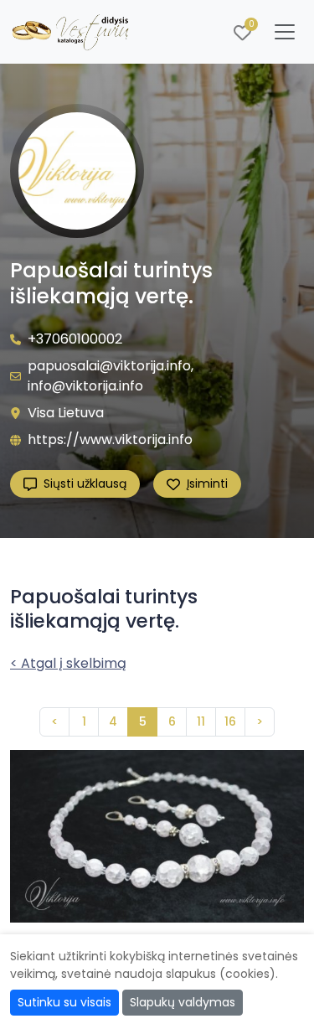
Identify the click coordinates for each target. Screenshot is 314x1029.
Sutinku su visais (64, 1002)
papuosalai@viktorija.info (109, 365)
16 (230, 721)
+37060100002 (75, 339)
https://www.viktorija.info (110, 439)
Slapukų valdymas (182, 1002)
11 (201, 721)
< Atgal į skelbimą (68, 663)
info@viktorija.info (85, 386)
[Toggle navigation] (284, 32)
